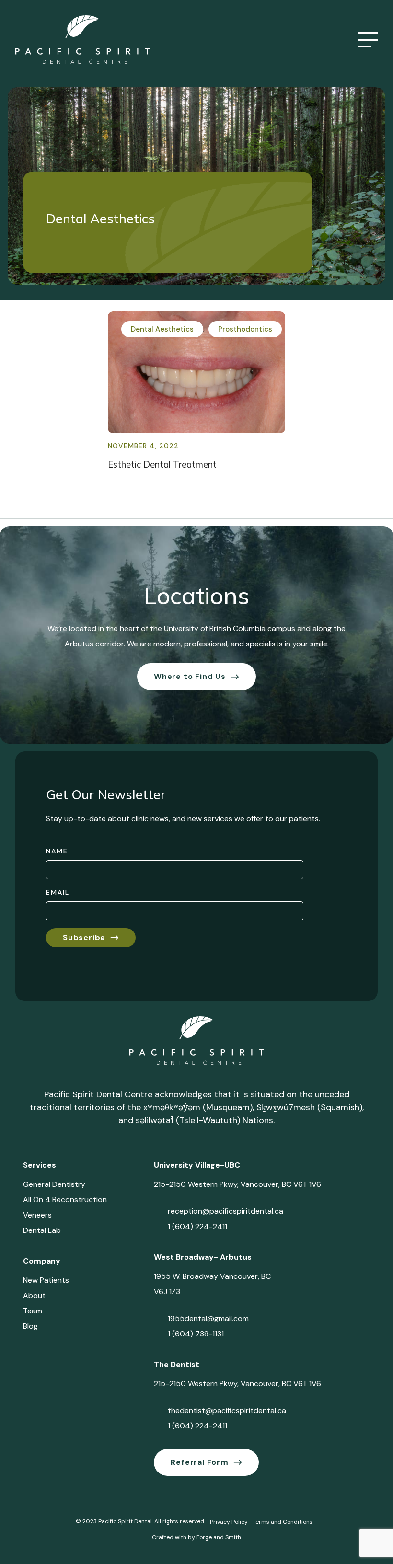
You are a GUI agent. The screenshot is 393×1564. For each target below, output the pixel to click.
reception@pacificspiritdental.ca (225, 1211)
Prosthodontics (245, 329)
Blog (30, 1326)
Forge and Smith (218, 1537)
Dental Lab (42, 1230)
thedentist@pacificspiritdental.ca (227, 1410)
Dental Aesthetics (162, 329)
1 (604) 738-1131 (196, 1334)
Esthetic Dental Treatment (162, 464)
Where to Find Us (190, 676)
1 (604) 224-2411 (197, 1226)
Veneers (37, 1215)
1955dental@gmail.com (208, 1318)
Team (32, 1311)
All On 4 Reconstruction (65, 1200)
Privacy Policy (229, 1522)
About (34, 1295)
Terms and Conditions (282, 1522)
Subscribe (84, 937)
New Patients (46, 1280)
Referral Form (199, 1462)
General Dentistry (54, 1184)
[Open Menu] (368, 39)
